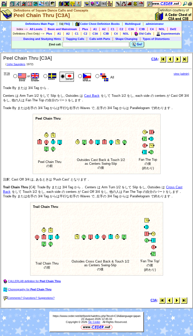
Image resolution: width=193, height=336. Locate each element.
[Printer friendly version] (190, 4)
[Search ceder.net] (185, 4)
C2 (121, 29)
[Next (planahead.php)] (177, 59)
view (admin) (181, 73)
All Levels (36, 29)
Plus (85, 29)
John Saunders (16, 64)
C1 (112, 29)
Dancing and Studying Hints (42, 38)
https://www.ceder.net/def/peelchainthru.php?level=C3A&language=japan (96, 315)
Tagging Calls (75, 38)
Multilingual (132, 23)
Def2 (173, 29)
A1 (95, 29)
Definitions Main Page (39, 23)
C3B (142, 29)
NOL (162, 29)
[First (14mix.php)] (163, 59)
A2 (104, 29)
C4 (152, 29)
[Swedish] (49, 76)
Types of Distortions (156, 38)
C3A (131, 29)
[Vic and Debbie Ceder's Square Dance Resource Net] (165, 4)
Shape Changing (126, 38)
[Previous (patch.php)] (170, 59)
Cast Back (92, 96)
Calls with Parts (99, 38)
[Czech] (84, 76)
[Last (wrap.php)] (185, 59)
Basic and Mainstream (62, 29)
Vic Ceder (94, 321)
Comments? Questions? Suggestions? (31, 297)
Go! (139, 44)
